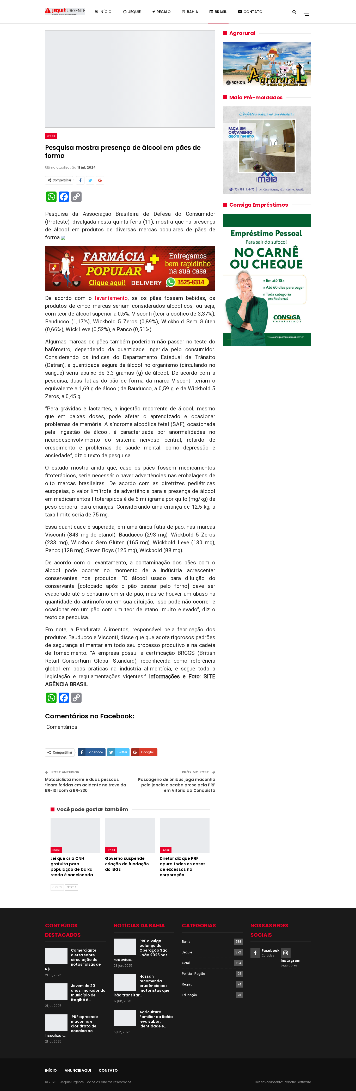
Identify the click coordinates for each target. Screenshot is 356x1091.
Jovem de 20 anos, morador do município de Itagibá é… (88, 992)
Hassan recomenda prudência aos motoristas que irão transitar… (141, 986)
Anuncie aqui (78, 1070)
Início (106, 11)
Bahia (192, 11)
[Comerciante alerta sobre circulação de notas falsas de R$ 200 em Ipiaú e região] (56, 956)
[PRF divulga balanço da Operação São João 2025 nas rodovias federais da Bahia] (125, 947)
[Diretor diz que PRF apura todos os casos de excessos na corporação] (185, 835)
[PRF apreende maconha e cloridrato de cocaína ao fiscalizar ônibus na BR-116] (56, 1022)
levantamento (110, 298)
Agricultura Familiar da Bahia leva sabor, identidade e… (156, 1019)
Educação (189, 995)
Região (164, 11)
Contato (252, 11)
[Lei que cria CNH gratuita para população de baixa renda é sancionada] (75, 835)
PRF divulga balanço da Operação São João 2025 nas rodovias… (141, 950)
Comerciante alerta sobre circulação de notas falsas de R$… (73, 960)
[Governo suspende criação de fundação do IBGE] (130, 835)
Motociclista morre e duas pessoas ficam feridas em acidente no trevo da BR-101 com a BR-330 (85, 785)
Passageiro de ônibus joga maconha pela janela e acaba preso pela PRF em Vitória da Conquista (176, 785)
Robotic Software (297, 1082)
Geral (186, 963)
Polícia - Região (193, 974)
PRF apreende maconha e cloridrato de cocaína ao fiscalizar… (71, 1026)
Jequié (134, 11)
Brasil (221, 11)
